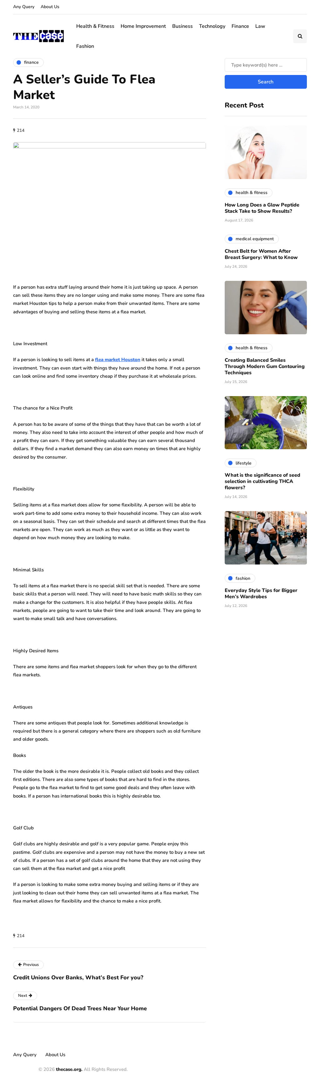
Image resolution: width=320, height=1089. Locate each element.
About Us (50, 7)
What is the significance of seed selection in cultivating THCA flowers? (262, 481)
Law (260, 26)
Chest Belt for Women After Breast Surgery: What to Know (261, 254)
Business (182, 26)
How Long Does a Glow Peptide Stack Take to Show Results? (262, 208)
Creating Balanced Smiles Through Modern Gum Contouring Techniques (265, 366)
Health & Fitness (95, 26)
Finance (240, 26)
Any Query (23, 7)
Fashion (85, 46)
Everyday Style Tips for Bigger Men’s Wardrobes (261, 593)
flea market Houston (117, 359)
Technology (212, 26)
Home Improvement (143, 26)
